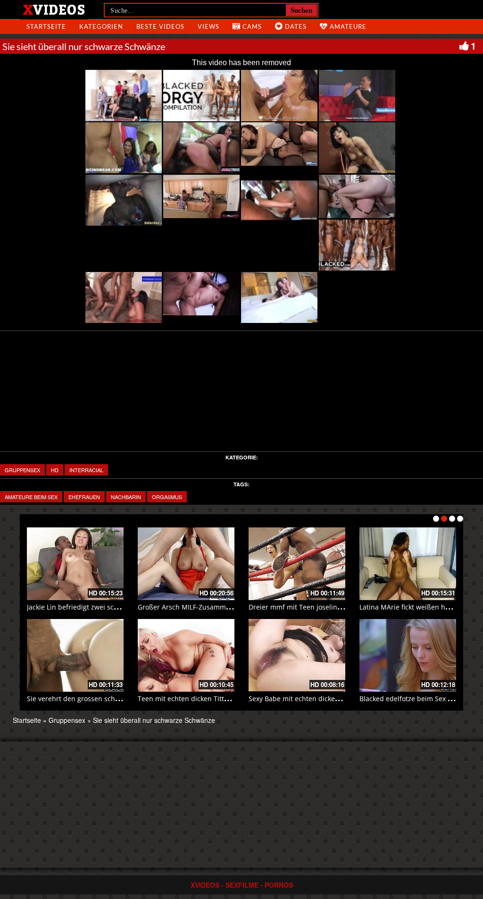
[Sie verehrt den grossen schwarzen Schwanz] (75, 655)
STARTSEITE (46, 26)
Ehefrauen (84, 496)
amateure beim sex (31, 496)
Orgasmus (167, 496)
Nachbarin (126, 496)
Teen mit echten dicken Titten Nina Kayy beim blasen (222, 698)
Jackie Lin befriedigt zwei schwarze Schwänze (98, 606)
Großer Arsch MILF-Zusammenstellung (198, 606)
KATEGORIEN (101, 26)
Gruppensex (22, 470)
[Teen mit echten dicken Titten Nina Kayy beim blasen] (186, 655)
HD (54, 470)
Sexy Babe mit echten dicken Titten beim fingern (325, 698)
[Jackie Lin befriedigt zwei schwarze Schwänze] (75, 563)
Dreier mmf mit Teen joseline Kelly (303, 606)
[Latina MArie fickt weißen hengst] (407, 563)
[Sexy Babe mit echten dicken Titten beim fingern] (297, 655)
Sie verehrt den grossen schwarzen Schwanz (97, 698)
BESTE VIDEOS (160, 26)
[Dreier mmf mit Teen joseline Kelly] (297, 563)
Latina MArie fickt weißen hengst (411, 606)
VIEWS (208, 26)
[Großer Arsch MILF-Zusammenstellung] (186, 563)
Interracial (86, 470)
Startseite (27, 720)
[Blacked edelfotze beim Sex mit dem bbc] (407, 655)
